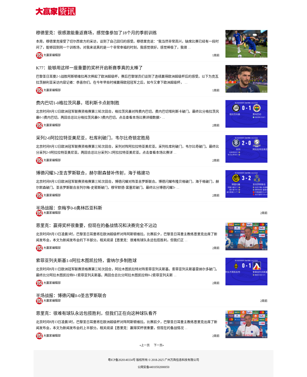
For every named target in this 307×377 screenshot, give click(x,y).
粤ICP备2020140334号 (122, 360)
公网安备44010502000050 (153, 367)
